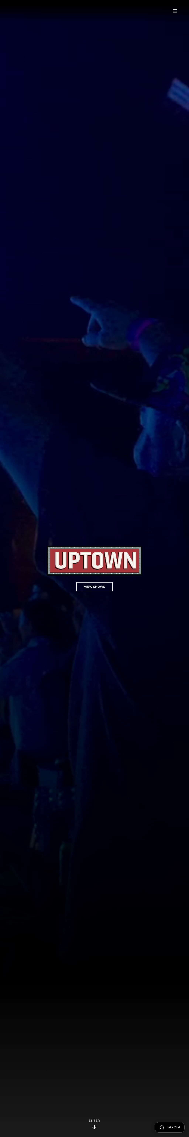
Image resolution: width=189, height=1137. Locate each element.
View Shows (94, 586)
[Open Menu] (175, 11)
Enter (94, 1120)
